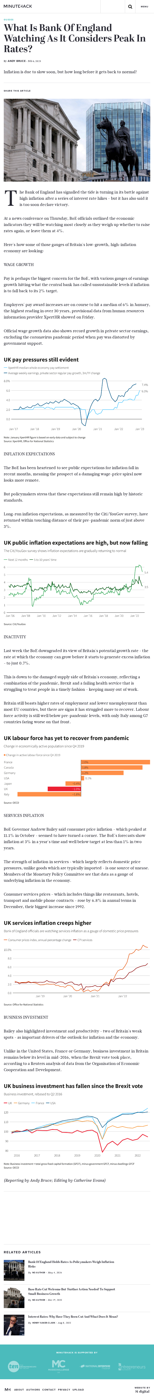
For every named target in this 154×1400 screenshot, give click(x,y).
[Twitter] (35, 90)
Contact (49, 1389)
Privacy (64, 1389)
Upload (78, 1389)
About (19, 1389)
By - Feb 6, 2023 (22, 61)
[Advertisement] (77, 1217)
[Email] (54, 90)
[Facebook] (41, 90)
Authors (33, 1389)
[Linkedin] (48, 90)
